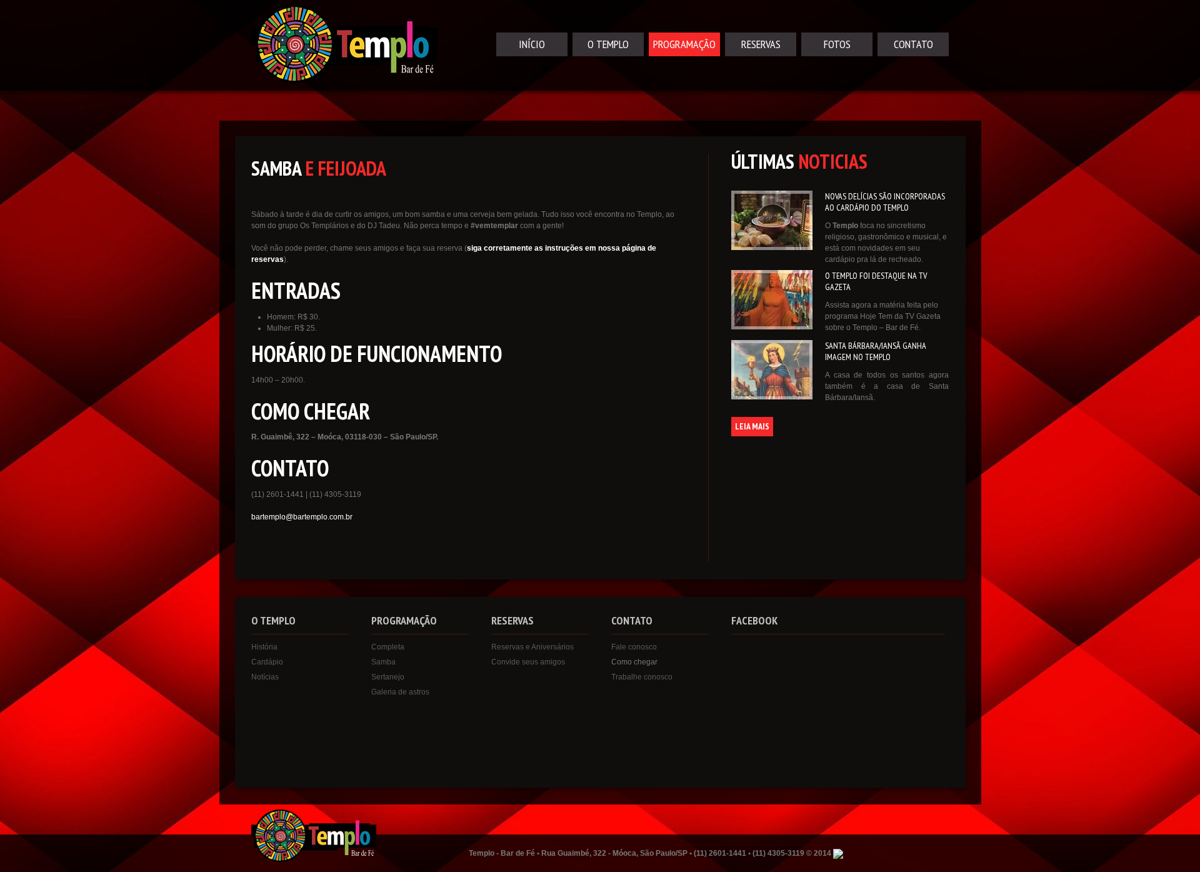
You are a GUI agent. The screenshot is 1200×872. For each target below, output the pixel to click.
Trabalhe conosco (641, 677)
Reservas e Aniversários (532, 647)
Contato (913, 44)
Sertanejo (387, 677)
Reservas (761, 44)
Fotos (837, 44)
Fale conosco (634, 647)
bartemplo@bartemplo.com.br (301, 517)
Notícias (265, 677)
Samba (383, 662)
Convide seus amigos (528, 662)
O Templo (608, 44)
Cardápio (267, 662)
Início (532, 44)
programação (684, 44)
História (264, 647)
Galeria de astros (400, 692)
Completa (387, 647)
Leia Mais (752, 426)
